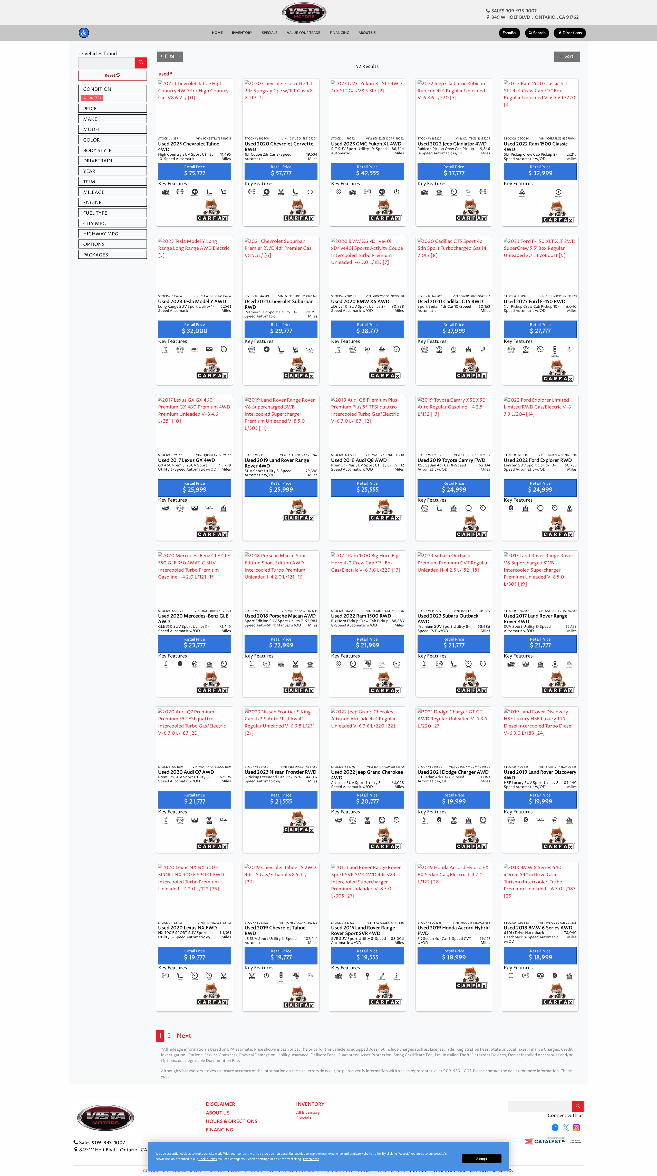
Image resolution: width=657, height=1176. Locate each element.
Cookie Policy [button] (207, 1159)
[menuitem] (114, 98)
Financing (219, 1130)
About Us (218, 1113)
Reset (110, 75)
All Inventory (308, 1112)
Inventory (310, 1104)
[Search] (141, 62)
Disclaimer (220, 1104)
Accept (481, 1159)
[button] (84, 33)
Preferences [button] (311, 1159)
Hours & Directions (231, 1121)
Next (184, 1036)
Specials (303, 1118)
